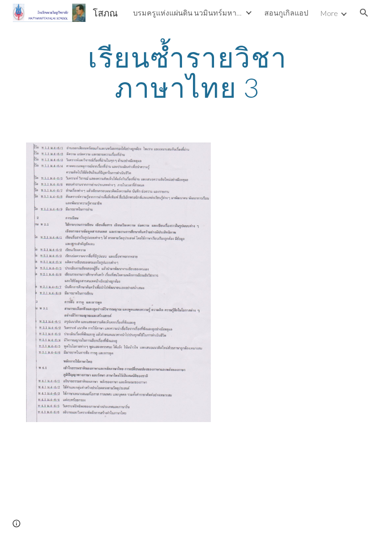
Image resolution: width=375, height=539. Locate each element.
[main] (187, 72)
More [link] (329, 13)
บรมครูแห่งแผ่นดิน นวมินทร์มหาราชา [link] (188, 12)
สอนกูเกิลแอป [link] (286, 12)
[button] (364, 13)
